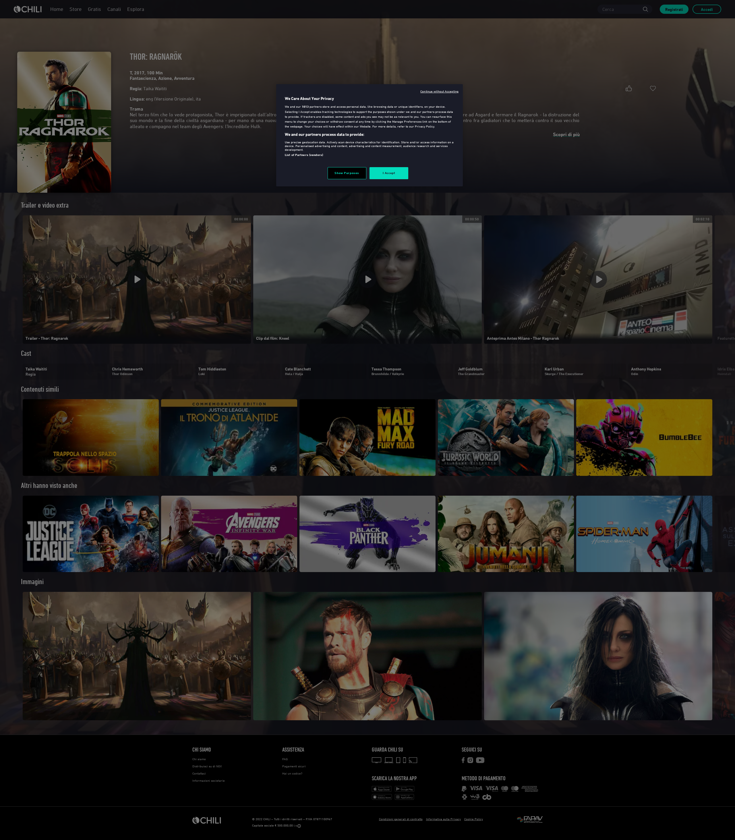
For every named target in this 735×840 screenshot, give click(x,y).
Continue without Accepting (439, 91)
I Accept (389, 173)
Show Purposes (346, 173)
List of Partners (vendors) (304, 155)
